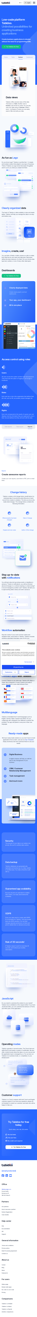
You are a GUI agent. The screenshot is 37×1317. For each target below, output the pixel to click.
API (2, 1231)
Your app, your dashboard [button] (20, 300)
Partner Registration (7, 1212)
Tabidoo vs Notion (7, 1306)
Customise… (9, 672)
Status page (5, 1284)
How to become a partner (9, 1209)
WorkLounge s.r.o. (6, 1189)
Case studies (5, 1214)
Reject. (27, 672)
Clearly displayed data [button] (18, 288)
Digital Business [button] (15, 754)
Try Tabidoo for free (12, 46)
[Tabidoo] (6, 3)
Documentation (6, 1228)
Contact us (5, 1253)
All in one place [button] (15, 305)
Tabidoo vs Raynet (7, 1309)
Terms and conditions (8, 1245)
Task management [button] (17, 776)
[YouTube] (10, 1175)
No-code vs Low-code (8, 1289)
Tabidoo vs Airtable (7, 1303)
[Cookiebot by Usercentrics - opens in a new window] (27, 644)
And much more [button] (15, 781)
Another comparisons (7, 1311)
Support (4, 1234)
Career (4, 1265)
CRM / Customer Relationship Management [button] (20, 769)
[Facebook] (3, 1175)
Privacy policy (5, 1248)
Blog (3, 1267)
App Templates (29, 739)
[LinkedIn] (7, 1175)
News (3, 1270)
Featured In (5, 1273)
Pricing (3, 1292)
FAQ (3, 1226)
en (20, 2)
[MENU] (34, 3)
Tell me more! (28, 662)
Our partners (5, 1206)
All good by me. (18, 667)
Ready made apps (7, 1287)
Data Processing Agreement (9, 1251)
